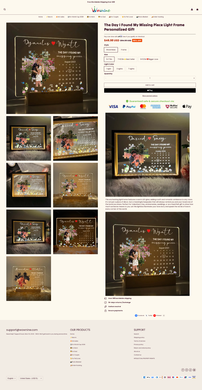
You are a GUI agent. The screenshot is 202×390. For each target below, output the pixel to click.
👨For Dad (73, 351)
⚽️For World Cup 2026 (77, 344)
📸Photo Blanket (75, 362)
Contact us (137, 355)
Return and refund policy (142, 348)
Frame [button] (123, 50)
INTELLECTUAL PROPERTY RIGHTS (144, 358)
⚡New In (73, 337)
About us (137, 351)
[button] (4, 9)
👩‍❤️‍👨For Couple (74, 355)
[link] (76, 17)
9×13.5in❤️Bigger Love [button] (149, 59)
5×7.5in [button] (109, 59)
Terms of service (139, 341)
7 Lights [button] (131, 69)
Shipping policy (139, 337)
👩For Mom (74, 348)
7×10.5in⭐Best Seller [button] (126, 59)
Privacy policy (138, 344)
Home (72, 334)
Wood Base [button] (111, 50)
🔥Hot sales (74, 341)
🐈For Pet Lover (75, 358)
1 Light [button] (108, 69)
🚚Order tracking (76, 365)
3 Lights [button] (120, 69)
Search (136, 334)
